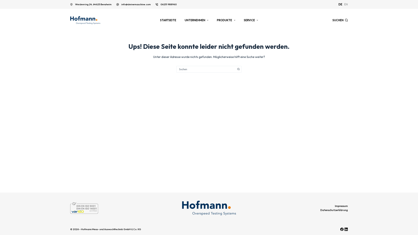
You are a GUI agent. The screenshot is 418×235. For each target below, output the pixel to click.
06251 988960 (169, 4)
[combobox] (206, 69)
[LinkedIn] (346, 229)
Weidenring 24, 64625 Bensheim (93, 4)
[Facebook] (342, 229)
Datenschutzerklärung (334, 210)
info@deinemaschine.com (136, 4)
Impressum (341, 206)
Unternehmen (195, 20)
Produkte (224, 20)
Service (249, 20)
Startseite (168, 20)
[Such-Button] (238, 69)
